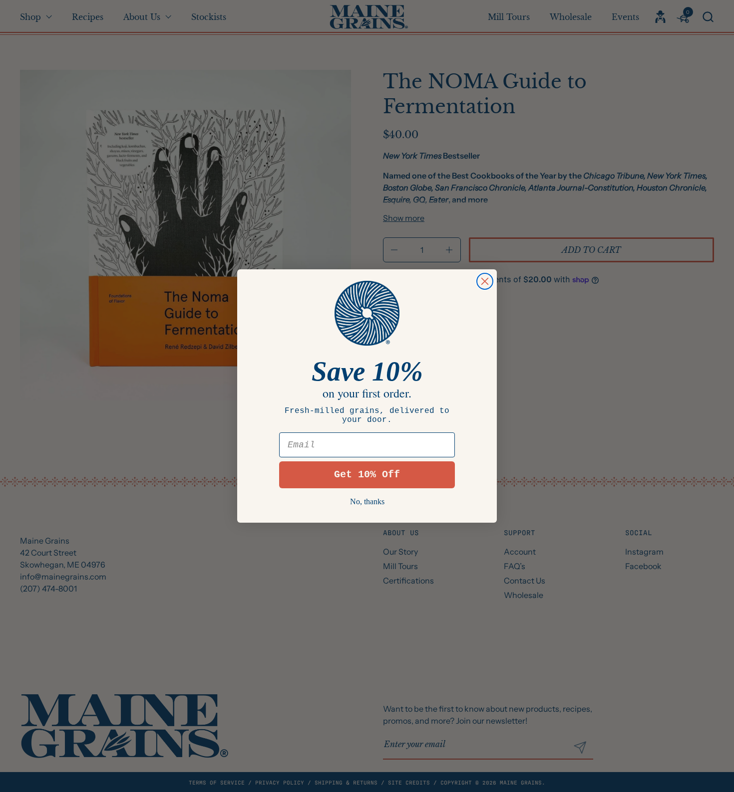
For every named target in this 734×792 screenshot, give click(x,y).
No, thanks (367, 501)
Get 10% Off (367, 474)
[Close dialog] (485, 281)
